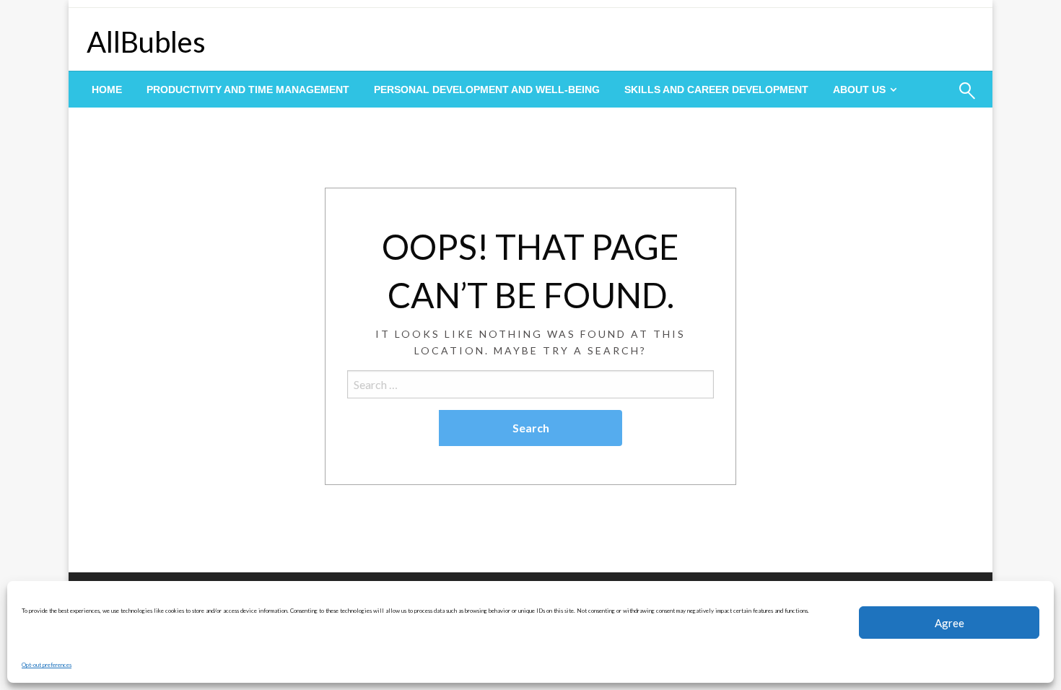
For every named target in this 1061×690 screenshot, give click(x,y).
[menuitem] (106, 89)
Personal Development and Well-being (487, 89)
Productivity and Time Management (248, 89)
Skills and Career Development (716, 89)
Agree (949, 622)
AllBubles (146, 42)
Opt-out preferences (46, 664)
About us (859, 89)
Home (107, 89)
